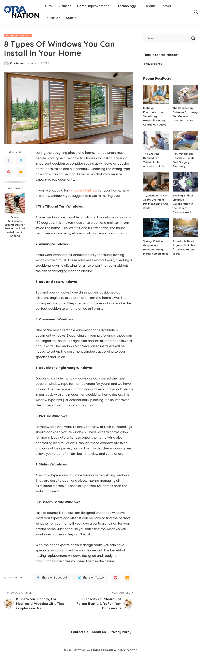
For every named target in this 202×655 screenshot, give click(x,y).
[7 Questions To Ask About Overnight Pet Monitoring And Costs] (156, 182)
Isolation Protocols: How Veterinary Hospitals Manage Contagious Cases (154, 116)
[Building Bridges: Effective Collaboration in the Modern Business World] (185, 182)
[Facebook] (8, 160)
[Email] (21, 172)
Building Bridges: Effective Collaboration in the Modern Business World (183, 204)
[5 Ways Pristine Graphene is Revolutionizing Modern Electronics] (156, 227)
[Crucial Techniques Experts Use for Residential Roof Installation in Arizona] (15, 203)
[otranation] (21, 12)
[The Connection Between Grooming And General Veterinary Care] (185, 94)
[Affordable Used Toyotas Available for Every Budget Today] (185, 227)
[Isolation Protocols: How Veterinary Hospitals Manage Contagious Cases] (156, 94)
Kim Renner (17, 63)
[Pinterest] (8, 172)
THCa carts (152, 63)
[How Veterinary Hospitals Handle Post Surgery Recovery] (185, 140)
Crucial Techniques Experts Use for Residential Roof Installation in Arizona (15, 226)
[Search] (195, 12)
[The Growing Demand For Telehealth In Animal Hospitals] (156, 140)
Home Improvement (18, 35)
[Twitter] (21, 160)
